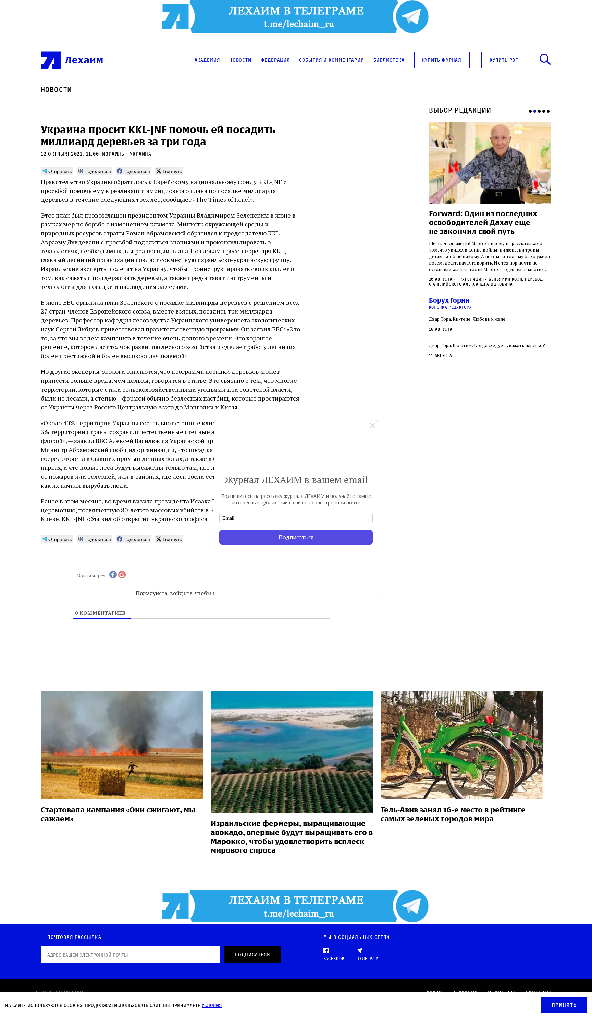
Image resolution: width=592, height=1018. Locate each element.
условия (212, 1005)
